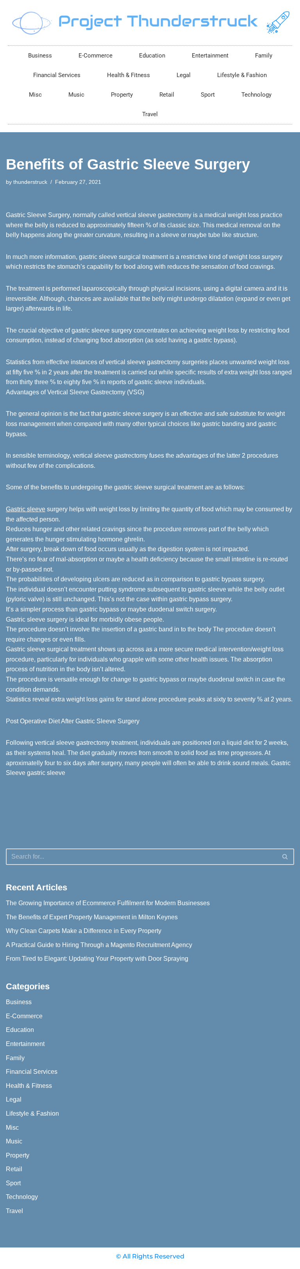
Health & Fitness (128, 75)
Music (76, 94)
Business (40, 55)
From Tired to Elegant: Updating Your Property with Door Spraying (97, 958)
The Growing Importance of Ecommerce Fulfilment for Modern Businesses (108, 903)
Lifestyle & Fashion (242, 75)
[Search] (285, 856)
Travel (150, 114)
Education (152, 55)
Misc (35, 94)
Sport (208, 94)
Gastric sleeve (25, 509)
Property (122, 94)
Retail (166, 94)
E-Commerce (95, 55)
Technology (256, 94)
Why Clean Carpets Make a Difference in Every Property (83, 930)
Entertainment (210, 55)
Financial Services (56, 75)
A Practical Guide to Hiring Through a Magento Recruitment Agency (99, 945)
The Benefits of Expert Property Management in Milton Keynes (92, 917)
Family (263, 55)
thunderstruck (30, 182)
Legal (184, 75)
